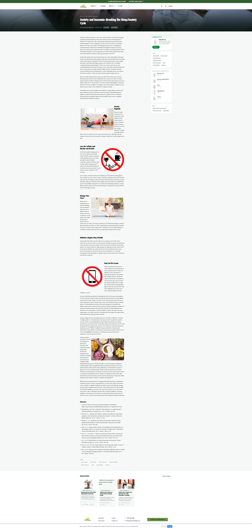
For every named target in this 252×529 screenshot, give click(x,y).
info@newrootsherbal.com (133, 520)
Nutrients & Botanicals (157, 110)
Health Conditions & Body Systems (91, 16)
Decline (164, 526)
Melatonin (163, 65)
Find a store (101, 520)
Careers (114, 518)
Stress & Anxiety (84, 462)
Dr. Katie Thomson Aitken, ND (87, 27)
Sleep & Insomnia (93, 462)
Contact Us (114, 520)
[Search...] (161, 6)
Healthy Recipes (166, 110)
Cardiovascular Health (113, 462)
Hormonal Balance (156, 65)
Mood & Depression (103, 462)
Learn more (127, 526)
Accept (169, 526)
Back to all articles (166, 476)
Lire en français (114, 27)
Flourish (103, 6)
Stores (121, 6)
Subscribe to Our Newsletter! (158, 519)
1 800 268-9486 (130, 518)
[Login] (165, 6)
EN (171, 6)
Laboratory (101, 518)
